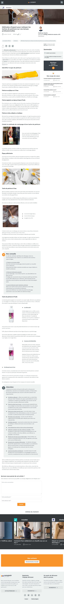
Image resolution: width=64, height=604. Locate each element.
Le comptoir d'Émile (7, 40)
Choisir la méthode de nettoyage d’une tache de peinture (53, 57)
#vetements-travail (32, 561)
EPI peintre (34, 133)
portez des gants (26, 404)
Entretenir (16, 40)
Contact (26, 599)
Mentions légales (35, 599)
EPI (7, 301)
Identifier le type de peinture (50, 53)
